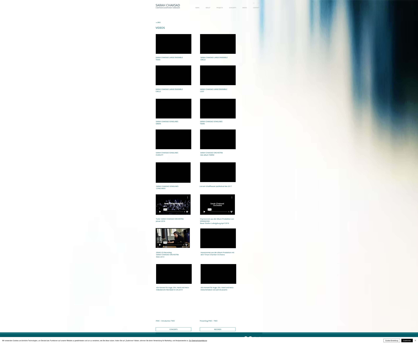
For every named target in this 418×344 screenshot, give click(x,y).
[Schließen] (415, 340)
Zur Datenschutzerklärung (198, 340)
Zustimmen (407, 340)
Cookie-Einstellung (391, 340)
